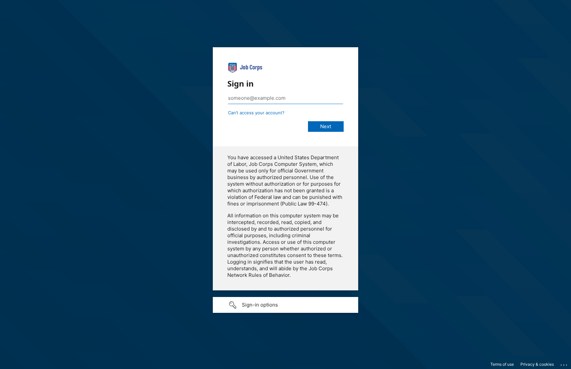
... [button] (564, 363)
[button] (285, 305)
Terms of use (502, 364)
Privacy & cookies (537, 364)
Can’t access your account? (256, 112)
